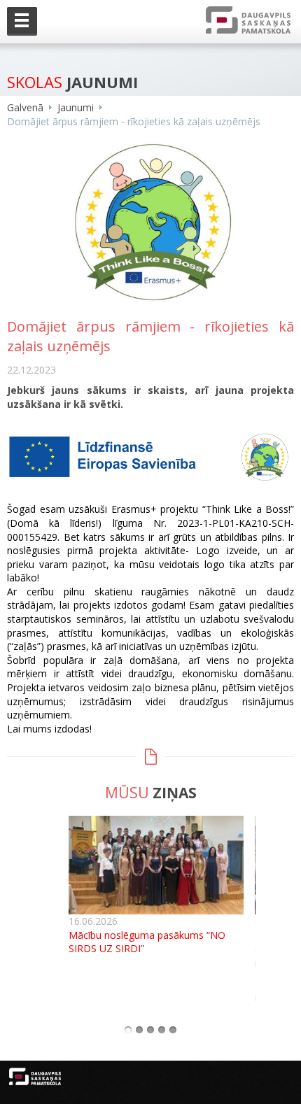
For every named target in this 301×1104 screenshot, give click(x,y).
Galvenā (25, 107)
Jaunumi (75, 107)
